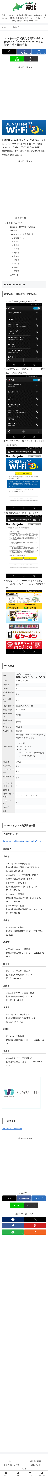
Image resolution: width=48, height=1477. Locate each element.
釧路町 (16, 267)
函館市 (16, 253)
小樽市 (16, 249)
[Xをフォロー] (35, 1219)
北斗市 (16, 256)
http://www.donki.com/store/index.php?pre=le (22, 841)
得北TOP (12, 1461)
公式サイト (14, 275)
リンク (24, 1469)
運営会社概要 (35, 1461)
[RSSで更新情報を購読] (35, 1232)
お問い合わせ (35, 1465)
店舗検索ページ (18, 238)
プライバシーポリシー (13, 1465)
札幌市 (16, 245)
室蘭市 (16, 260)
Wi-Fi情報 (13, 230)
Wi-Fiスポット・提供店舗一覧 (22, 234)
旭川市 (16, 264)
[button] (31, 58)
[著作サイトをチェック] (13, 1219)
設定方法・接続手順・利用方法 (22, 227)
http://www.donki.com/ (12, 1128)
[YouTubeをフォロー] (35, 1225)
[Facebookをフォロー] (13, 1225)
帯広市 (16, 271)
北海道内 (15, 241)
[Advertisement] (24, 93)
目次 (17, 218)
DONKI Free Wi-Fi (14, 223)
